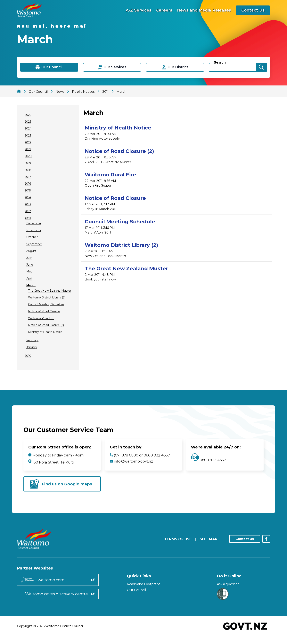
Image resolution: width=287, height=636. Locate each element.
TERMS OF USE (178, 539)
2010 (28, 356)
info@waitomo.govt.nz (133, 461)
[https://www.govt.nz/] (245, 630)
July (29, 258)
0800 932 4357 (212, 460)
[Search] (261, 67)
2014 (28, 197)
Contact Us (253, 10)
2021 (28, 149)
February (32, 340)
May (29, 271)
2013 (28, 204)
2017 (28, 177)
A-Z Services (138, 10)
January (31, 347)
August (31, 251)
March (31, 285)
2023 (28, 135)
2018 (28, 170)
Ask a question (228, 584)
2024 (28, 128)
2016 (28, 183)
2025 (28, 121)
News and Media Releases (204, 10)
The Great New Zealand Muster (49, 290)
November (33, 230)
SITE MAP (208, 539)
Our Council (136, 590)
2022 (28, 142)
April (29, 278)
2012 (28, 211)
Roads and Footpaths (143, 584)
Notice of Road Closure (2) (46, 325)
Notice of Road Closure (44, 311)
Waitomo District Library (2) (46, 297)
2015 (28, 190)
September (34, 244)
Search (220, 62)
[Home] (29, 16)
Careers (164, 10)
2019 (28, 163)
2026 (28, 115)
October (32, 237)
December (33, 223)
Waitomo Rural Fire (41, 318)
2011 (28, 218)
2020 (28, 156)
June (29, 264)
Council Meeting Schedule (46, 304)
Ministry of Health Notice (45, 332)
